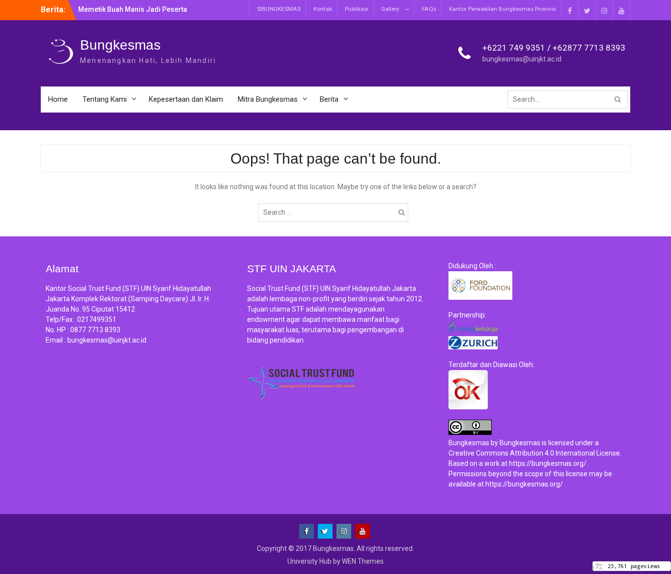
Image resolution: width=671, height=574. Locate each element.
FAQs (429, 8)
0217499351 (96, 319)
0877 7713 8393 (95, 330)
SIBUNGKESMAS (279, 8)
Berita (329, 99)
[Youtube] (621, 10)
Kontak (322, 8)
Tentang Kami (105, 99)
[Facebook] (570, 10)
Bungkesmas (120, 45)
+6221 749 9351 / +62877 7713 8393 (553, 48)
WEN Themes (363, 561)
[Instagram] (604, 10)
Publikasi (356, 8)
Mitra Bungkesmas (268, 99)
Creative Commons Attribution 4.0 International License (534, 453)
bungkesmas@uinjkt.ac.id (521, 59)
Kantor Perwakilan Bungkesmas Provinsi (502, 8)
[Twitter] (587, 10)
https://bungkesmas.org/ (548, 463)
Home (58, 99)
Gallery (390, 8)
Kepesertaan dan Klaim (186, 99)
